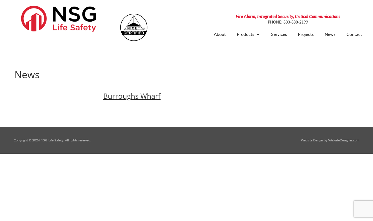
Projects (306, 34)
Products (245, 34)
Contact (354, 34)
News (330, 34)
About (220, 34)
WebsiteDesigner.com (343, 140)
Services (279, 34)
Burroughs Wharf (132, 96)
